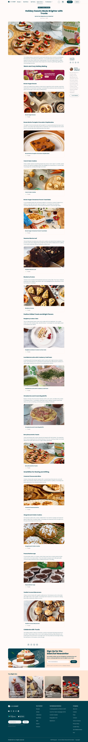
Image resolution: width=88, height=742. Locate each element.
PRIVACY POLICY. (12, 726)
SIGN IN (77, 2)
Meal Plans (38, 718)
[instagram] (13, 711)
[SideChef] (13, 706)
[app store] (21, 716)
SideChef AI (52, 720)
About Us (75, 709)
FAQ (74, 732)
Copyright (77, 740)
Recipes (38, 709)
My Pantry (33, 1)
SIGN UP (70, 2)
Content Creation (54, 715)
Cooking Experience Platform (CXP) (58, 709)
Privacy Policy (76, 723)
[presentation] (78, 687)
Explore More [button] (40, 2)
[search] (59, 2)
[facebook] (16, 711)
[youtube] (9, 711)
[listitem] (16, 687)
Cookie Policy (76, 726)
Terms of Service (77, 720)
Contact (75, 718)
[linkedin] (18, 711)
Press (74, 715)
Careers (75, 712)
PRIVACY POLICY (66, 665)
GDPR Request (53, 740)
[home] (12, 2)
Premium (38, 726)
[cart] (63, 2)
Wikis (37, 720)
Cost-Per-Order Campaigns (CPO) (58, 712)
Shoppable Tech (53, 718)
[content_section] (44, 75)
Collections (38, 715)
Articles (37, 712)
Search (37, 723)
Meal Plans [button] (25, 1)
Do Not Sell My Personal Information (66, 740)
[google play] (12, 716)
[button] (70, 62)
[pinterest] (11, 711)
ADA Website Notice (77, 729)
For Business (48, 1)
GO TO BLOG (75, 95)
